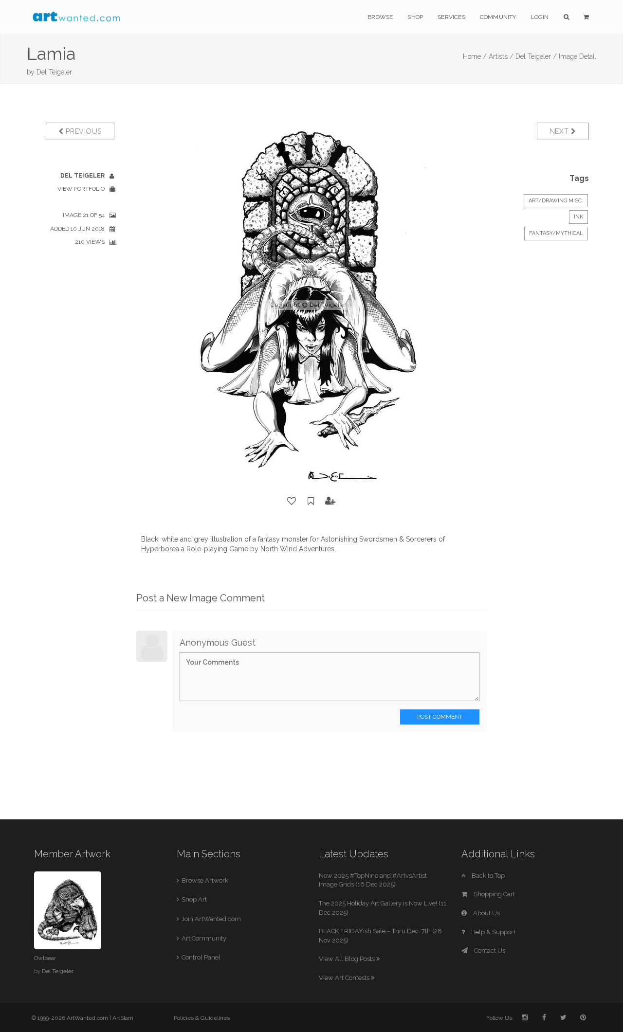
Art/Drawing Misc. (556, 201)
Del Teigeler (54, 72)
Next (560, 131)
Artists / (501, 56)
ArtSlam (122, 1017)
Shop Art (194, 899)
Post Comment (439, 716)
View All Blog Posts (347, 958)
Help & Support (492, 932)
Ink (578, 217)
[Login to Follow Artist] (330, 501)
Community (498, 17)
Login (540, 17)
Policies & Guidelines (202, 1017)
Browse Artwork (205, 880)
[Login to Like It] (292, 501)
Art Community (204, 938)
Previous (83, 131)
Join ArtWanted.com (211, 919)
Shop (415, 17)
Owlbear (45, 958)
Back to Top (487, 875)
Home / (475, 56)
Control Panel (201, 957)
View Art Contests (345, 977)
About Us (486, 913)
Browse (380, 17)
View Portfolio (81, 188)
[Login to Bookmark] (311, 501)
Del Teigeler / (536, 56)
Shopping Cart (493, 894)
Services (451, 17)
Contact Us (489, 950)
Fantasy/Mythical (556, 233)
